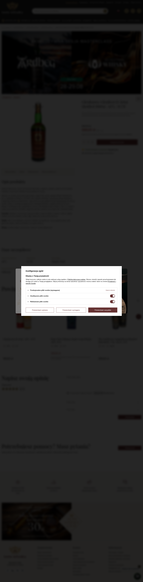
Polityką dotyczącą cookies (76, 279)
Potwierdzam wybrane (40, 310)
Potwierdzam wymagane (71, 310)
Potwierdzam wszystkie (103, 310)
